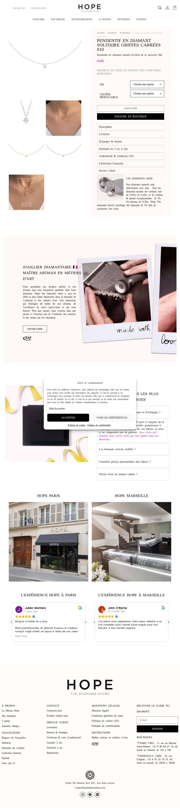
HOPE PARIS (48, 495)
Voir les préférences (111, 417)
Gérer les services (57, 408)
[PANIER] (175, 7)
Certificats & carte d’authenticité (64, 737)
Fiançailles (20, 737)
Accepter (68, 417)
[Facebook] (90, 794)
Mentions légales (101, 710)
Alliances (6, 743)
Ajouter (130, 108)
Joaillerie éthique (10, 726)
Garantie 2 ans (54, 742)
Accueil (101, 32)
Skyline (5, 758)
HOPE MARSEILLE (131, 495)
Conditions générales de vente (107, 715)
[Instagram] (82, 794)
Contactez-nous (55, 710)
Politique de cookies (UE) (105, 721)
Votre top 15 (9, 763)
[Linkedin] (97, 794)
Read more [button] (21, 636)
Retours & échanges (57, 732)
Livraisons (52, 727)
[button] (160, 8)
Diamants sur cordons (13, 748)
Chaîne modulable (109, 96)
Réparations (53, 753)
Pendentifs (125, 32)
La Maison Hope (10, 710)
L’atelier (6, 721)
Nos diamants (9, 716)
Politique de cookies (77, 425)
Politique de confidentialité (98, 425)
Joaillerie (112, 32)
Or (102, 84)
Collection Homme (12, 753)
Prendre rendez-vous (57, 715)
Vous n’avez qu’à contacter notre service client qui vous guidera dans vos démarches (128, 435)
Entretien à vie (55, 747)
